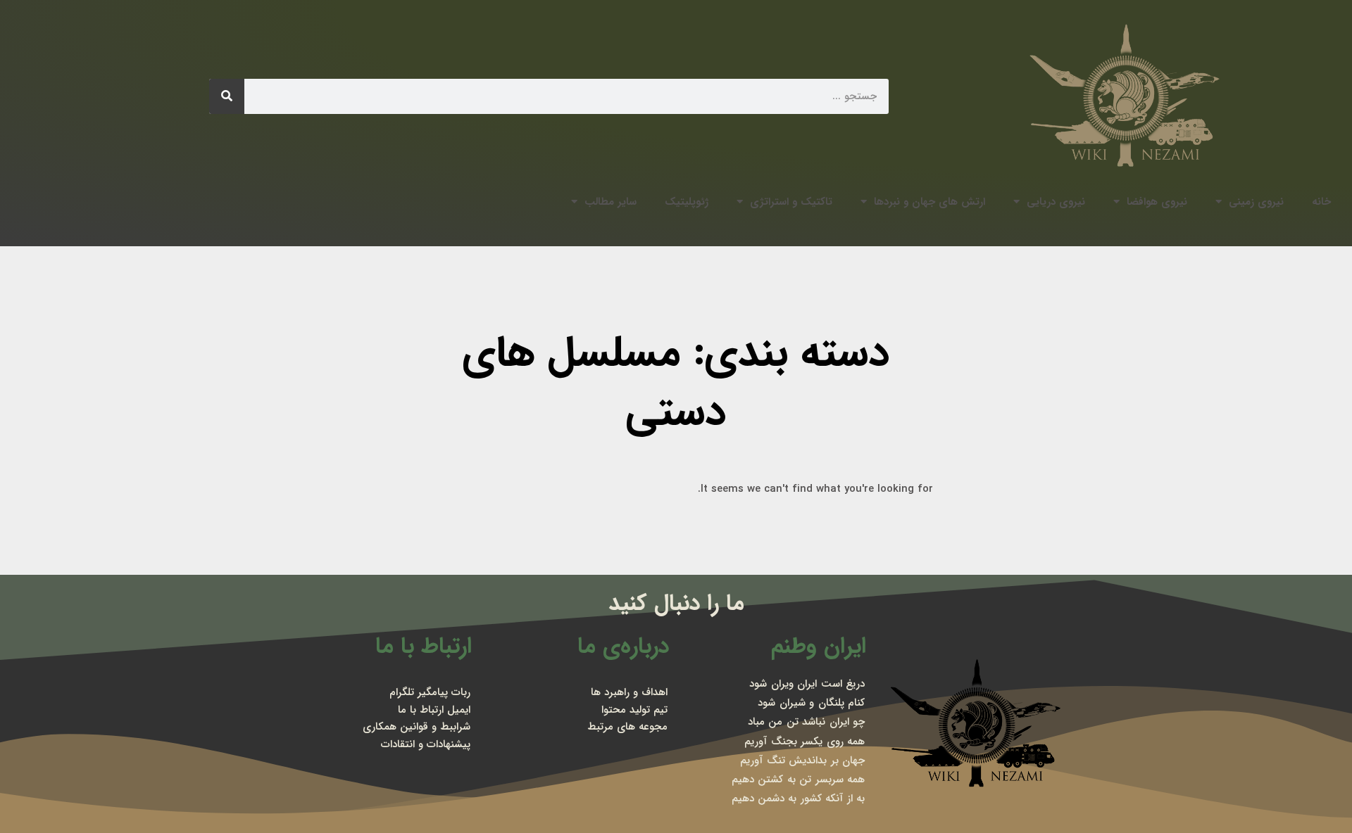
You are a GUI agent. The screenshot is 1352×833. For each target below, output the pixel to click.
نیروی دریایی (1056, 201)
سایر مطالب (610, 201)
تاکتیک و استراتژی (791, 201)
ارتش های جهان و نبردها (929, 201)
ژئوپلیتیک (686, 201)
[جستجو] (226, 96)
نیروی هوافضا (1157, 201)
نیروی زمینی (1256, 201)
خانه (1321, 201)
